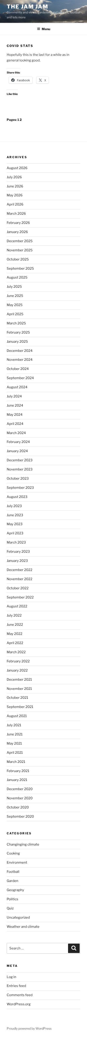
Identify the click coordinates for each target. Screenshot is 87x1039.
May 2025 (15, 305)
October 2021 (17, 698)
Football (13, 872)
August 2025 (17, 277)
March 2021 (16, 762)
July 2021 (14, 725)
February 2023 (18, 552)
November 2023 (20, 469)
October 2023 (18, 478)
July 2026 (14, 177)
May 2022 (14, 634)
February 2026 (18, 223)
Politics (12, 899)
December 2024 (20, 351)
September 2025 (20, 269)
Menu (46, 29)
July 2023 (14, 506)
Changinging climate (23, 844)
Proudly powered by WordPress (29, 1028)
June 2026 (15, 186)
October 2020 (18, 807)
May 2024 (15, 415)
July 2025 (14, 287)
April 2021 (15, 753)
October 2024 (18, 369)
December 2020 (20, 789)
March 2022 (16, 652)
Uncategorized (18, 917)
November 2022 (19, 579)
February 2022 (18, 661)
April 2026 (15, 204)
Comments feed (20, 995)
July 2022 (14, 615)
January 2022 (17, 670)
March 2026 (16, 214)
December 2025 (20, 241)
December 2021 (19, 680)
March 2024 (16, 433)
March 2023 (16, 542)
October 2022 (18, 588)
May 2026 (15, 195)
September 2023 (20, 488)
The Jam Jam (27, 6)
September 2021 (20, 707)
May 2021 (14, 743)
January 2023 (17, 561)
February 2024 (18, 442)
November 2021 (19, 689)
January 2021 (17, 780)
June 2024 (15, 405)
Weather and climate (23, 927)
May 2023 (15, 524)
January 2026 (17, 232)
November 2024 (20, 360)
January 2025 (17, 342)
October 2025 (18, 259)
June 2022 (15, 625)
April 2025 (15, 314)
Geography (15, 890)
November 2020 (20, 798)
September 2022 (20, 597)
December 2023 (20, 460)
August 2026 (17, 168)
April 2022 (15, 643)
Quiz (10, 908)
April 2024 (15, 424)
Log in (11, 977)
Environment (17, 863)
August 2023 (17, 497)
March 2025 (16, 323)
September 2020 (20, 816)
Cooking (13, 853)
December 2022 (19, 570)
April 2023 (15, 533)
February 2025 (18, 332)
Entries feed (16, 986)
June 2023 (15, 515)
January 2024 (17, 451)
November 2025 (20, 250)
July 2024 (14, 396)
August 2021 (17, 716)
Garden (12, 881)
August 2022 (17, 606)
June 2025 (15, 296)
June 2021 (15, 734)
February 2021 (18, 771)
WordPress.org (19, 1004)
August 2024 (17, 387)
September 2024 (20, 378)
